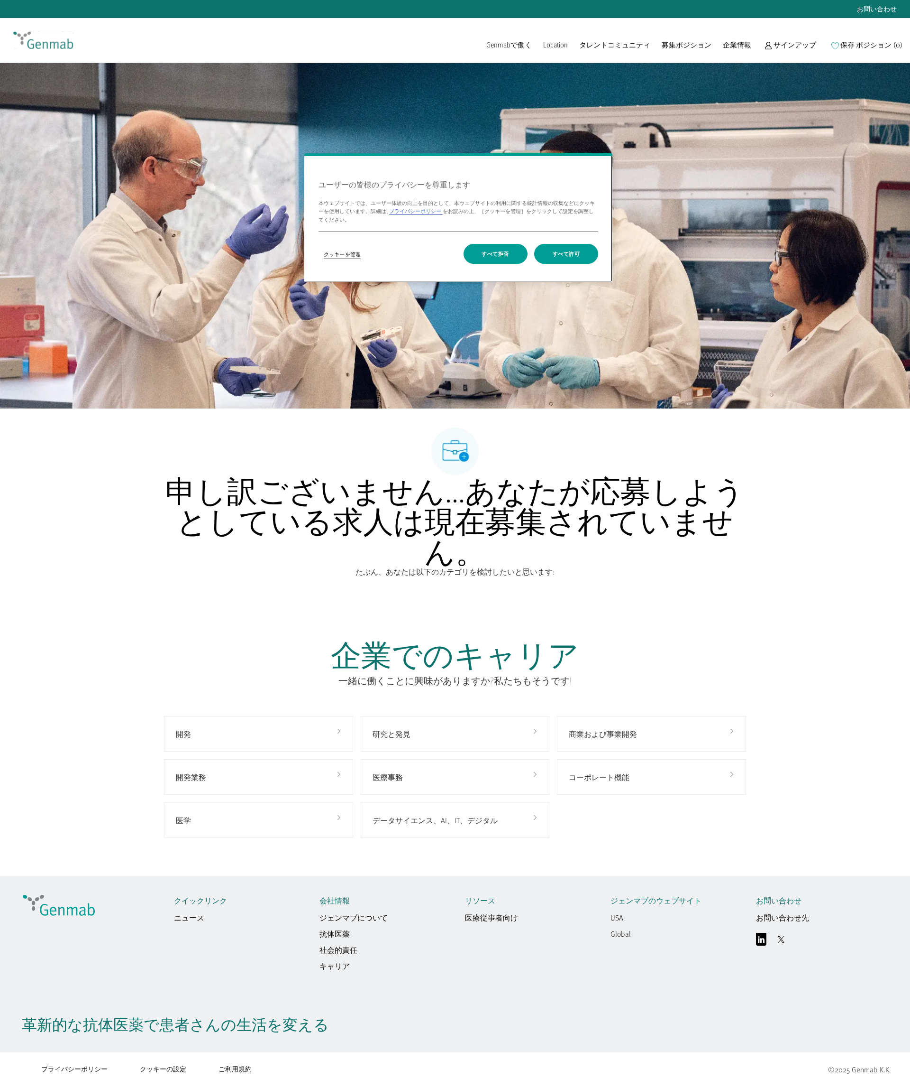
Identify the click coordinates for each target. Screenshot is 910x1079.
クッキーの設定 (163, 1069)
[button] (790, 49)
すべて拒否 (495, 254)
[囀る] (781, 941)
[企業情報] (737, 49)
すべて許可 (566, 254)
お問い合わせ (877, 9)
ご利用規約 (235, 1069)
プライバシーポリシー (74, 1069)
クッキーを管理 (342, 254)
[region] (458, 217)
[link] (43, 40)
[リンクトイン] (761, 941)
